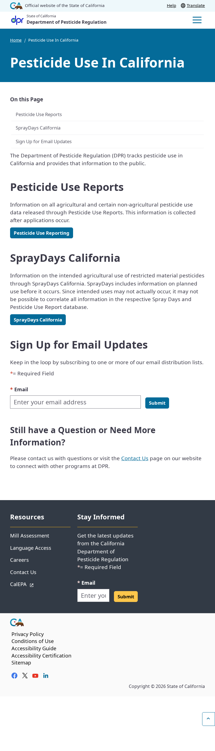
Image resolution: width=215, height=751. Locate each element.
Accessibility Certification (41, 655)
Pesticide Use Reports (39, 114)
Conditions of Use (32, 641)
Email (19, 389)
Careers (19, 559)
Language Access (30, 547)
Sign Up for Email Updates (44, 141)
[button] (157, 402)
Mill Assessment (29, 535)
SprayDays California (38, 127)
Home (16, 40)
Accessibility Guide (33, 648)
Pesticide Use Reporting (41, 233)
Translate (196, 5)
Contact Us (134, 458)
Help (171, 5)
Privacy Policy (27, 634)
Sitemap (21, 662)
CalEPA (38, 583)
